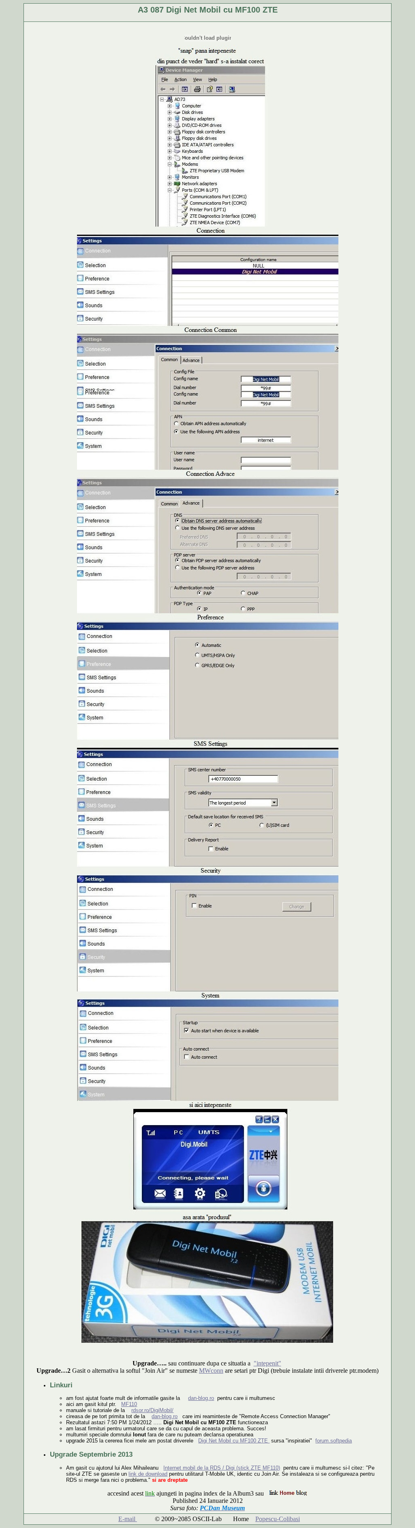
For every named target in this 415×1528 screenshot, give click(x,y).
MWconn (211, 1370)
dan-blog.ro (201, 1398)
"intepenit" (267, 1363)
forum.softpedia (333, 1441)
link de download (147, 1474)
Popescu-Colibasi (277, 1518)
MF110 (129, 1404)
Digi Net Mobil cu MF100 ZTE (234, 1441)
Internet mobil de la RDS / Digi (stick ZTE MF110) (221, 1468)
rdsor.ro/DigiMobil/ (152, 1410)
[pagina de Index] (288, 1493)
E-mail (127, 1518)
